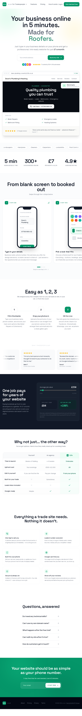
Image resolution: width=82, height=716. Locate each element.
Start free (52, 685)
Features (34, 4)
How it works (53, 4)
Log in (60, 4)
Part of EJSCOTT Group (72, 703)
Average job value (46, 387)
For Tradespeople (18, 4)
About (23, 703)
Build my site (54, 58)
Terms (43, 703)
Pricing (42, 4)
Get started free (72, 4)
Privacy (36, 703)
